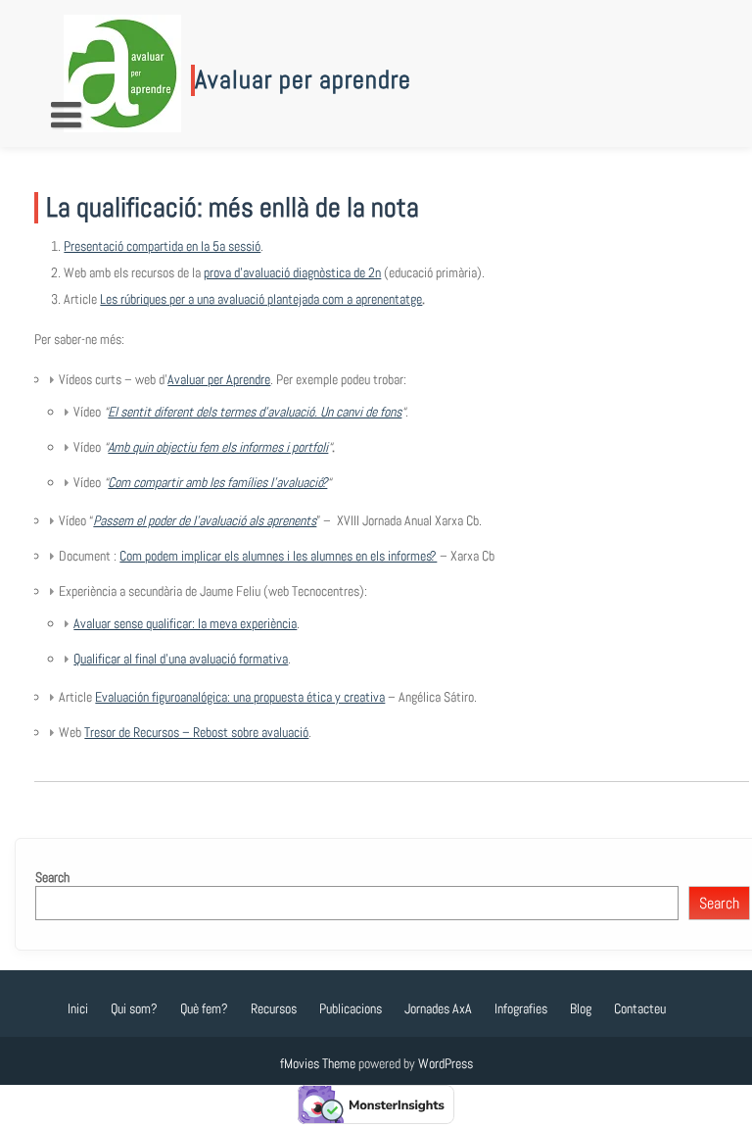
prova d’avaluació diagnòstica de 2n (292, 272)
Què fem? (204, 1008)
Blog (580, 1008)
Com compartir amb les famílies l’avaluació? (217, 482)
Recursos (274, 1008)
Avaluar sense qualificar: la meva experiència (185, 623)
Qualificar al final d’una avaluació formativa (180, 658)
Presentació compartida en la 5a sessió (162, 246)
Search (52, 877)
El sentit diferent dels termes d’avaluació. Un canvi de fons (254, 411)
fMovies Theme (317, 1063)
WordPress (445, 1063)
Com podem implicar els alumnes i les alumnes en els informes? (278, 555)
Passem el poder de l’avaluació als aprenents (204, 520)
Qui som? (134, 1008)
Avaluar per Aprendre (218, 379)
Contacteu (640, 1008)
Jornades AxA (438, 1008)
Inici (78, 1008)
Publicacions (350, 1008)
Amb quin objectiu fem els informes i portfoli (218, 447)
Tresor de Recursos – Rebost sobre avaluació (196, 732)
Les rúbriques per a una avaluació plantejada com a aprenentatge (261, 299)
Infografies (520, 1008)
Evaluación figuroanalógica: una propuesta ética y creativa (240, 697)
